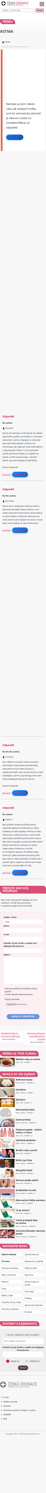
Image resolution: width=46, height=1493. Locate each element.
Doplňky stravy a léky (11, 1302)
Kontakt (28, 1312)
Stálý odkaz (6, 474)
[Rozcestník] (42, 4)
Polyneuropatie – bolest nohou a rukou (29, 1131)
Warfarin (20, 1099)
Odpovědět (14, 137)
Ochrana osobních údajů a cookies (19, 1410)
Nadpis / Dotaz (10, 917)
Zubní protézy (23, 1119)
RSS (5, 1418)
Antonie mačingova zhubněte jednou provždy (36, 1036)
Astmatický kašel (25, 1109)
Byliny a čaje (7, 1295)
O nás (6, 1397)
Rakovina (29, 1275)
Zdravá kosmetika (10, 1268)
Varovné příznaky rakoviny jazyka (30, 1232)
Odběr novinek (10, 1401)
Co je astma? (23, 1210)
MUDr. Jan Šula (24, 1160)
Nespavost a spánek (34, 1261)
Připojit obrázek (12, 999)
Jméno (6, 926)
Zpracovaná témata (34, 1305)
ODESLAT (23, 1368)
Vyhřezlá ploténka (26, 1140)
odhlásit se (34, 1361)
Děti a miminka (9, 1275)
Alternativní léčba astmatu (30, 1200)
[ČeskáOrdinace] (14, 6)
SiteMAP (7, 1414)
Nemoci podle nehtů (27, 1180)
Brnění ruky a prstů (26, 1150)
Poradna (6, 1261)
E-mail (6, 934)
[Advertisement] (23, 72)
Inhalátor (21, 1089)
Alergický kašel (24, 1170)
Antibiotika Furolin (26, 1190)
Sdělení (7, 954)
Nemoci (5, 1281)
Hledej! (40, 10)
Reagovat (20, 474)
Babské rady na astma (28, 1059)
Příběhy (28, 1298)
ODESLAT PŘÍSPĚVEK (23, 1016)
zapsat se (14, 1361)
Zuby (4, 1288)
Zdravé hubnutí (32, 1254)
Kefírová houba (24, 1079)
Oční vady (29, 1291)
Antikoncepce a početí (32, 1283)
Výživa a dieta (31, 1268)
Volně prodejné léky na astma (27, 1221)
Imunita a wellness (10, 1309)
